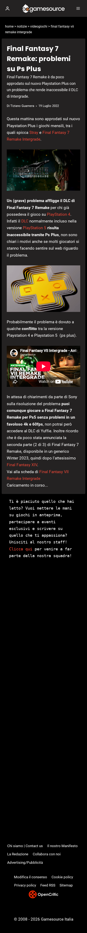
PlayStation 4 (58, 214)
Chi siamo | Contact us (25, 846)
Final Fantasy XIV (22, 464)
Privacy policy (25, 885)
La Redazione (17, 854)
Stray (33, 132)
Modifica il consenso (30, 877)
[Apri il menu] (78, 8)
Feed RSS (47, 885)
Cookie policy (62, 877)
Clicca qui (20, 549)
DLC (24, 221)
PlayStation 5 (34, 227)
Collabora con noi (47, 854)
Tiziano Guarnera (22, 106)
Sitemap (66, 885)
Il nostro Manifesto (62, 846)
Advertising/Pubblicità (25, 862)
